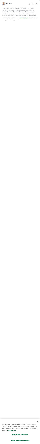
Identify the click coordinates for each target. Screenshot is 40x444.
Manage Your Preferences (20, 434)
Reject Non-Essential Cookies (20, 440)
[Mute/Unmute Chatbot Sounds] (32, 3)
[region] (20, 221)
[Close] (37, 421)
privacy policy (24, 17)
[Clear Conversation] (28, 3)
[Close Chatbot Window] (36, 3)
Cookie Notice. (12, 430)
